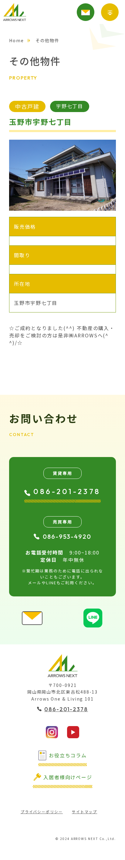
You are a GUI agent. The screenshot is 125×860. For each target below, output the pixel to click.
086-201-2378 (67, 491)
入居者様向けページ (67, 777)
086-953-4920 (67, 536)
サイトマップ (84, 811)
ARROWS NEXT (14, 12)
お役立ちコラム (68, 755)
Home (16, 40)
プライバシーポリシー (42, 811)
